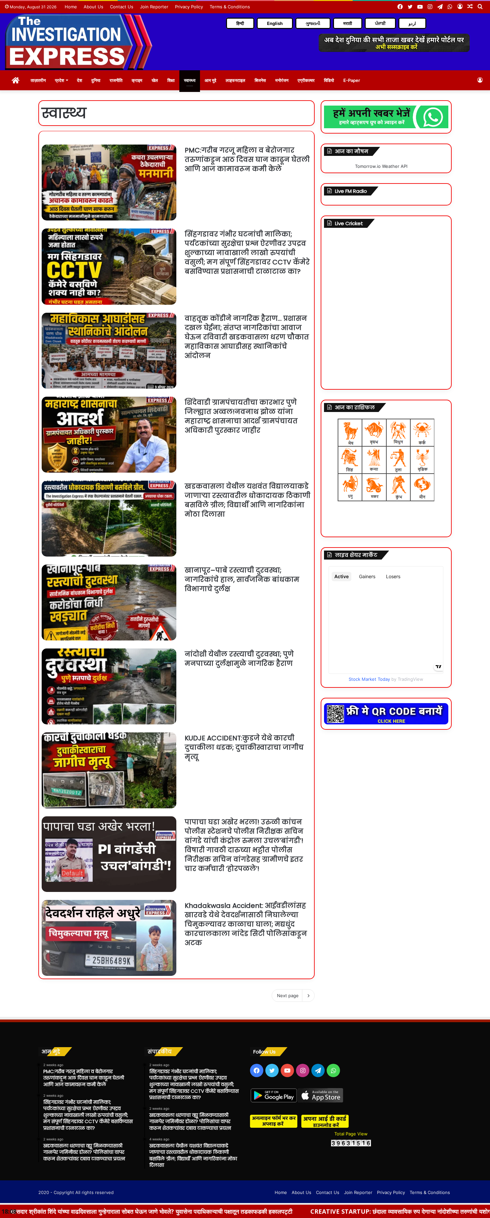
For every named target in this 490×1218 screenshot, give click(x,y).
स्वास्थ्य (189, 80)
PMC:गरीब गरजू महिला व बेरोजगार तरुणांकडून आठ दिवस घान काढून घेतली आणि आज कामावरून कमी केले (247, 160)
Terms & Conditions (230, 6)
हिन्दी (240, 23)
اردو (412, 23)
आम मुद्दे (210, 80)
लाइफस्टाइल (235, 80)
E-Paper (351, 80)
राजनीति (116, 80)
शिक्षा (171, 80)
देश (79, 80)
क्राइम (137, 80)
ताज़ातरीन (38, 80)
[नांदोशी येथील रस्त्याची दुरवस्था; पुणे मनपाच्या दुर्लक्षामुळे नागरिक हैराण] (109, 686)
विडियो (329, 80)
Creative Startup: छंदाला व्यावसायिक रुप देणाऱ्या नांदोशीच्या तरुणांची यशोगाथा (308, 1211)
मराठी (347, 23)
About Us (93, 6)
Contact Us (121, 6)
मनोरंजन (281, 80)
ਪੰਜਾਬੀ (380, 23)
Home (71, 6)
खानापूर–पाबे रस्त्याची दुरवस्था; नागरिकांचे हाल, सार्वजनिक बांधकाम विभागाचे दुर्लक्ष (242, 580)
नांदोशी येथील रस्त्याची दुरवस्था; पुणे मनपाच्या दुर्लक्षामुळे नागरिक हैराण (239, 658)
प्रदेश (59, 80)
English (275, 23)
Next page (288, 995)
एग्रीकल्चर (306, 80)
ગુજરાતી (313, 23)
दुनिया (95, 80)
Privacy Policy (189, 6)
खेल (155, 80)
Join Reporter (154, 6)
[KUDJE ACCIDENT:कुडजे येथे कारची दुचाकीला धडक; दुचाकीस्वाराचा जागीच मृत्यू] (109, 770)
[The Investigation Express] (78, 42)
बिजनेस (260, 80)
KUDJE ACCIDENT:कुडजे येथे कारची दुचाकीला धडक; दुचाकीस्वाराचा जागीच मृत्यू (244, 747)
